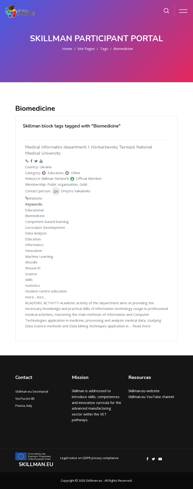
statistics (32, 285)
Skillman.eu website (144, 390)
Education (33, 239)
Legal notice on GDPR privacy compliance (89, 458)
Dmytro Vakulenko (72, 191)
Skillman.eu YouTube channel (151, 396)
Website (35, 198)
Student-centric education (46, 291)
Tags (104, 48)
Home (67, 48)
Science (31, 273)
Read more (142, 326)
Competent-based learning (47, 221)
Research (32, 268)
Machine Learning (39, 256)
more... (30, 297)
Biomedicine (123, 48)
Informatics (34, 244)
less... (41, 297)
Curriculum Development (45, 227)
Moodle (31, 262)
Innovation (33, 250)
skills (29, 279)
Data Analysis (36, 233)
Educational (34, 210)
